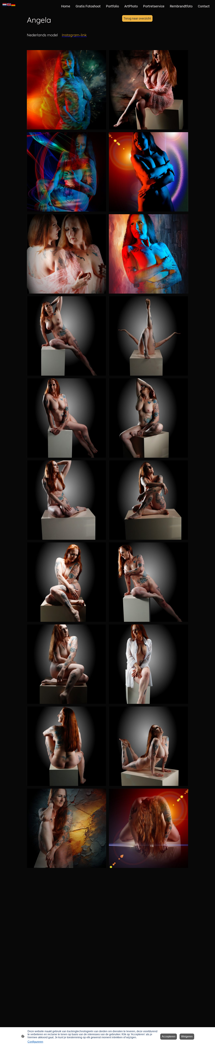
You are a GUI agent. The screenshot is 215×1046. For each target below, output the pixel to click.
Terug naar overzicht (137, 18)
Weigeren (187, 1036)
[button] (5, 4)
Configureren (35, 1041)
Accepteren (168, 1036)
